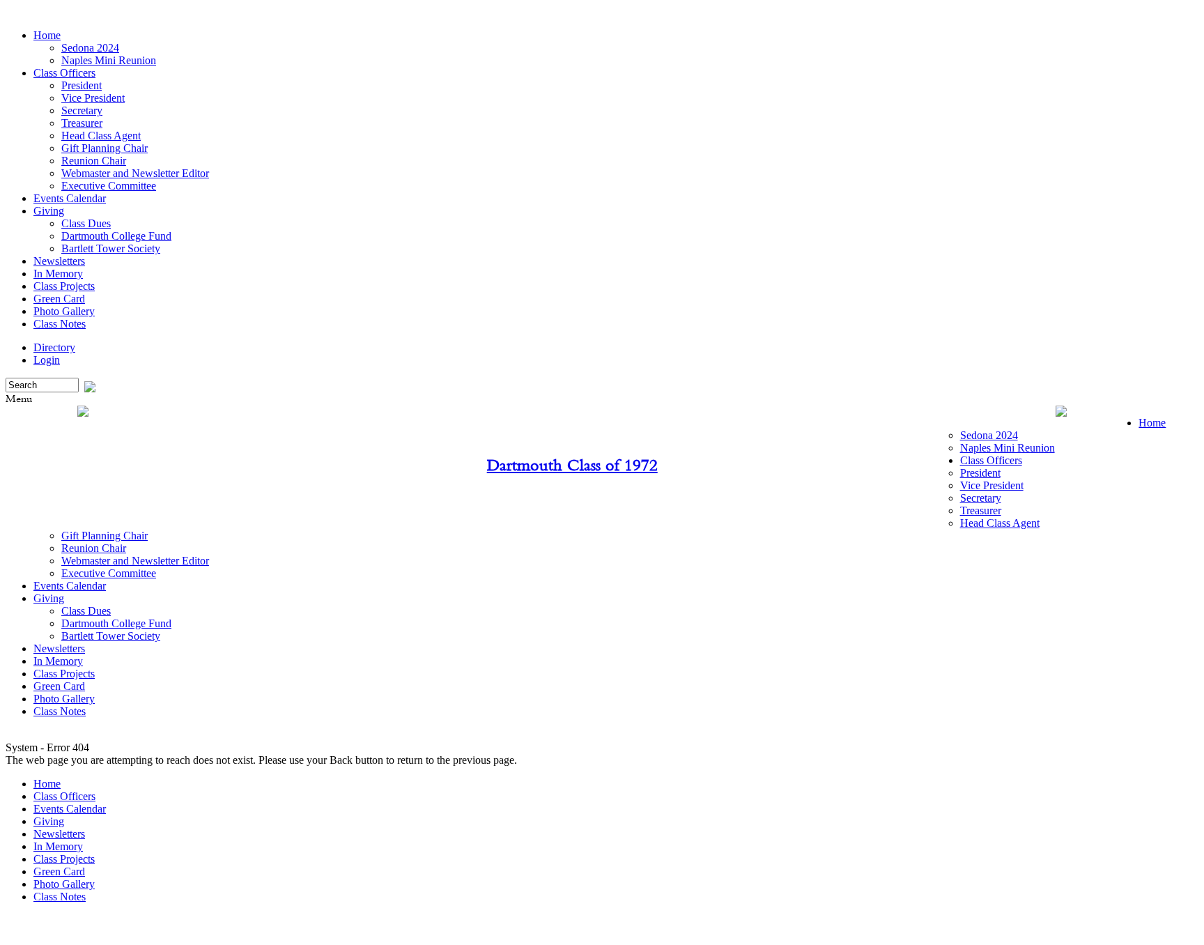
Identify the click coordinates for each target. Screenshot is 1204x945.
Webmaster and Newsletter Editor (135, 173)
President (81, 85)
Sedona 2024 (90, 48)
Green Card (59, 299)
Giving (48, 211)
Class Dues (86, 223)
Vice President (93, 98)
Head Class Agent (101, 135)
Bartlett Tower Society (110, 248)
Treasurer (81, 123)
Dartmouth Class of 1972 (572, 465)
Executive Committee (108, 186)
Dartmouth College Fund (116, 236)
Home (47, 35)
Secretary (81, 110)
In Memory (58, 273)
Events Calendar (69, 198)
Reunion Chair (93, 161)
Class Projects (64, 286)
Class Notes (59, 324)
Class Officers (64, 73)
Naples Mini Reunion (108, 60)
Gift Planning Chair (104, 148)
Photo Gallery (64, 311)
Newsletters (59, 261)
